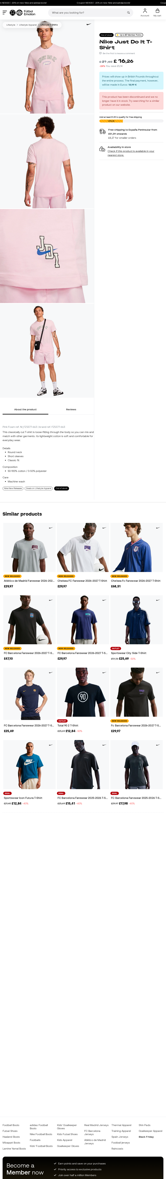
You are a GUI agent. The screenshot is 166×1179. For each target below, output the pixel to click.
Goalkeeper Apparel (150, 1130)
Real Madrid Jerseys (96, 1125)
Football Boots (11, 1125)
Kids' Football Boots (41, 1145)
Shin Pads (144, 1125)
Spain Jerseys (120, 1136)
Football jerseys (121, 1142)
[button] (131, 151)
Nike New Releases (13, 488)
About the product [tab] (25, 409)
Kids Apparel (64, 1139)
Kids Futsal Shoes (67, 1134)
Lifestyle (10, 24)
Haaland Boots (11, 1136)
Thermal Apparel (121, 1125)
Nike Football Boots (41, 1134)
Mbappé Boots (11, 1142)
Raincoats (117, 1148)
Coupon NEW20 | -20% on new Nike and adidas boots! (85, 3)
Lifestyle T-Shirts (49, 24)
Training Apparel (121, 1130)
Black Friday (146, 1136)
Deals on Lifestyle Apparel (38, 488)
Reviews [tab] (71, 409)
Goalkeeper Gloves (68, 1145)
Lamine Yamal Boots (14, 1148)
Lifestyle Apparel (28, 24)
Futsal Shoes (10, 1130)
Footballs (35, 1139)
